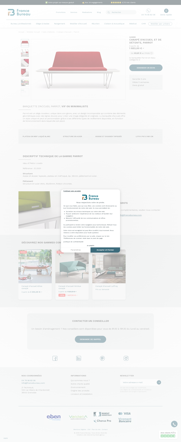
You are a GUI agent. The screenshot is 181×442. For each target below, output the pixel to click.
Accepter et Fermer (105, 250)
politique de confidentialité (73, 242)
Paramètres (76, 250)
